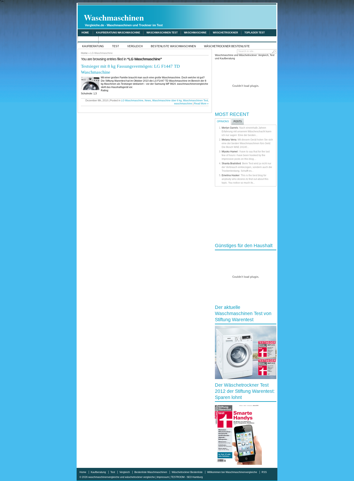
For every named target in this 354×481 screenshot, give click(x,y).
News (148, 100)
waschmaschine (195, 32)
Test (115, 46)
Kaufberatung (93, 46)
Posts (238, 121)
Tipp (104, 39)
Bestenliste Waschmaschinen (173, 46)
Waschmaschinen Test (162, 32)
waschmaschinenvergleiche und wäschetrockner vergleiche (121, 477)
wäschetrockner (225, 32)
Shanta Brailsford (231, 163)
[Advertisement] (227, 17)
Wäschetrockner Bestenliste (227, 46)
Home (85, 32)
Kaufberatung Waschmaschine (118, 32)
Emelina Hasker (230, 175)
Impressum (163, 477)
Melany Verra (229, 139)
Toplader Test (254, 32)
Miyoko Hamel (230, 151)
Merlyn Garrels (230, 127)
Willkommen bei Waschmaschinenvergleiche (232, 472)
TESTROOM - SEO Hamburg (187, 477)
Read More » (201, 103)
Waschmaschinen (123, 19)
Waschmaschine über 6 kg (167, 100)
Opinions (223, 121)
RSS (264, 472)
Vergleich (88, 39)
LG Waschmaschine (132, 100)
